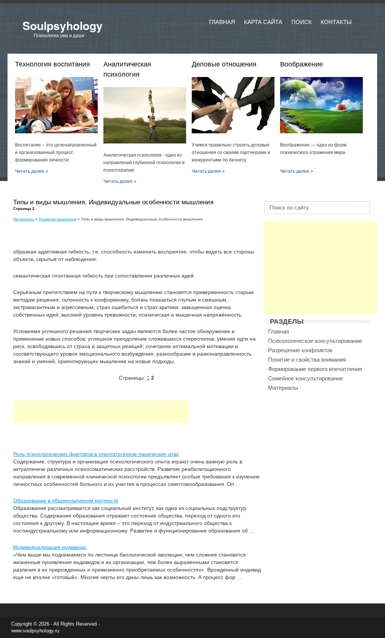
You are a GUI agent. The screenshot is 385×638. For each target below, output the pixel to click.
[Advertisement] (101, 411)
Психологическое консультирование (315, 341)
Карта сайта (263, 22)
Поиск (301, 22)
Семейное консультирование (305, 378)
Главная (222, 22)
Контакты (336, 22)
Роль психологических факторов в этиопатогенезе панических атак (96, 454)
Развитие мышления (57, 219)
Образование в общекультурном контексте (65, 501)
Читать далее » (31, 171)
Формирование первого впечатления (315, 369)
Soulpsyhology (63, 25)
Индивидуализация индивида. (50, 547)
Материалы (23, 219)
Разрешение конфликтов (300, 350)
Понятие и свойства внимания (307, 359)
